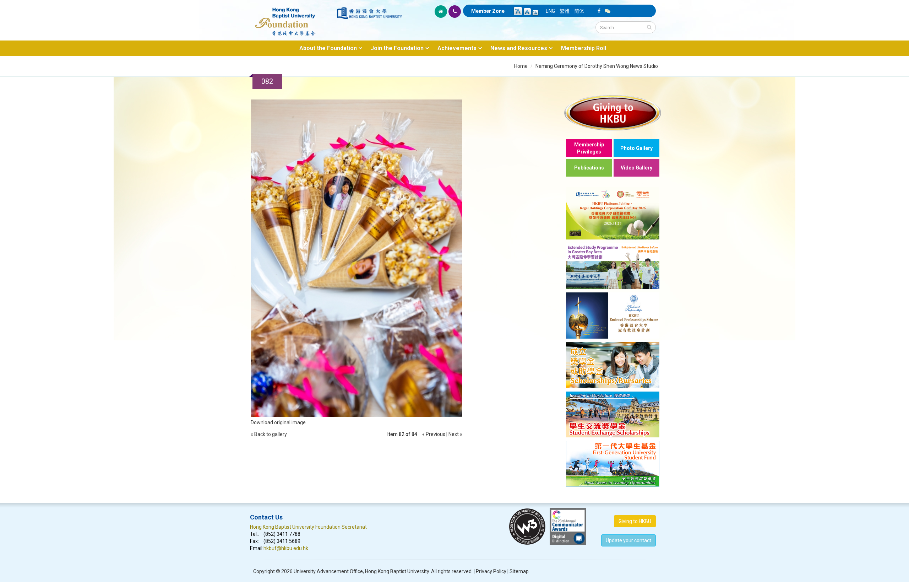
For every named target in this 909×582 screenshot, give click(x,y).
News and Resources (518, 48)
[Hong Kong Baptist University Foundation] (292, 18)
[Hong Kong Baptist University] (369, 13)
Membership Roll (583, 48)
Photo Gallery (636, 148)
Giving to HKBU (635, 521)
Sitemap (519, 571)
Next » (455, 434)
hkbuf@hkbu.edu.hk (285, 548)
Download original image (278, 422)
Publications (589, 168)
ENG (550, 11)
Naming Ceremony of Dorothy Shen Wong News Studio (596, 66)
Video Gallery (636, 168)
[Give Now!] (612, 112)
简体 (579, 11)
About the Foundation (328, 48)
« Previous (433, 434)
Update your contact (628, 540)
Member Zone (488, 11)
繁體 (565, 11)
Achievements (457, 48)
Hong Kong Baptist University (397, 571)
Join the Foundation (397, 48)
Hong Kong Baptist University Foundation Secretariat (308, 527)
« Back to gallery (269, 434)
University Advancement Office (328, 571)
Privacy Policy (491, 571)
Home (521, 66)
